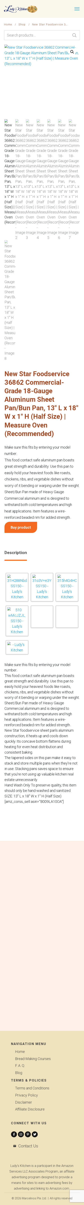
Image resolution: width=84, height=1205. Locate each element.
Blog (18, 1073)
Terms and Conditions (32, 1088)
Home (20, 1051)
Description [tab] (15, 552)
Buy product (21, 527)
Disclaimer (23, 1102)
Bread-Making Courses (33, 1059)
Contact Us (28, 1146)
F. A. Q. (20, 1065)
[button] (72, 52)
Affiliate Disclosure (30, 1109)
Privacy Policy (26, 1095)
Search (74, 35)
